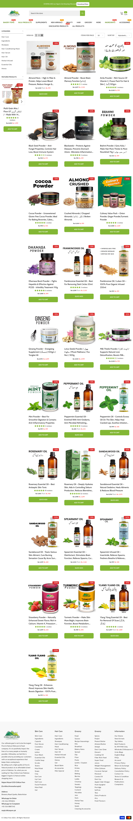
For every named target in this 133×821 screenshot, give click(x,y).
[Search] (57, 13)
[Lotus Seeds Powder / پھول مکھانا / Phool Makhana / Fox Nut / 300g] (79, 328)
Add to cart (12, 124)
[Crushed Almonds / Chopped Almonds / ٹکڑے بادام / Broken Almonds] (79, 193)
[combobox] (54, 13)
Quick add (43, 94)
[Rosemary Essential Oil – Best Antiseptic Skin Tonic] (43, 464)
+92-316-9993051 (8, 801)
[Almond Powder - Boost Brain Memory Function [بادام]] (79, 57)
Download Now (82, 4)
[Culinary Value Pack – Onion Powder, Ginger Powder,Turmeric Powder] (114, 193)
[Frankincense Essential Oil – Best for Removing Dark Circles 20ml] (79, 260)
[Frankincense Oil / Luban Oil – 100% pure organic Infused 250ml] (114, 260)
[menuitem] (12, 37)
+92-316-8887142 (8, 806)
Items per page (87, 35)
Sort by (111, 35)
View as (29, 35)
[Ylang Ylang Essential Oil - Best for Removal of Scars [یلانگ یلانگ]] (114, 597)
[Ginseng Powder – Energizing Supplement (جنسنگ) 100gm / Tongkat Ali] (43, 328)
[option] (12, 106)
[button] (3, 101)
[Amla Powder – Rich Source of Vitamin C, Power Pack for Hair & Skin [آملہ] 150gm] (114, 57)
